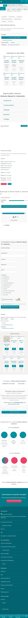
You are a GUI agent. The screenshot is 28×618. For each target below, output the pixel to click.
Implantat (5, 288)
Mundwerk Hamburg (14, 61)
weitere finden (13, 442)
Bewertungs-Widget (5, 553)
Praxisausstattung (8, 105)
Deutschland (6, 169)
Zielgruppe (6, 110)
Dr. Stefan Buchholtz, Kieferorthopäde (6, 61)
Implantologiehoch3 (21, 61)
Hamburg (9, 167)
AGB (2, 574)
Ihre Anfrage (4, 253)
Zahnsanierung (6, 286)
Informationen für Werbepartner (7, 560)
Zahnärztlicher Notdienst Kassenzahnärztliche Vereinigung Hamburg (7, 78)
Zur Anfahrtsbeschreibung (7, 324)
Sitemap (2, 588)
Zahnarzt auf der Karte (7, 40)
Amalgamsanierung (7, 284)
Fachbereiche (7, 100)
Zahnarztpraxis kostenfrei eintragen (8, 546)
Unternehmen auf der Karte (6, 522)
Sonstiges (6, 119)
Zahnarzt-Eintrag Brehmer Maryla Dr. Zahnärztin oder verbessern (5, 470)
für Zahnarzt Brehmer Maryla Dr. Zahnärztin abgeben (4, 443)
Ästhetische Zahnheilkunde (8, 290)
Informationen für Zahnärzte (6, 557)
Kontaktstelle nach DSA (5, 581)
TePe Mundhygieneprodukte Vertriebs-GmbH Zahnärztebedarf (21, 78)
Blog (2, 532)
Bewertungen (19, 9)
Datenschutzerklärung (7, 304)
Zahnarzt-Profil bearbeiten (6, 543)
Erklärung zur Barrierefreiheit (7, 585)
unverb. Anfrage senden (15, 37)
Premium (25, 54)
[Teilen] (23, 616)
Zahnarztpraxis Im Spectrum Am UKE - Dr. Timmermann (14, 362)
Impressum (3, 571)
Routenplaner (24, 125)
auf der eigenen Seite (14, 468)
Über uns (3, 528)
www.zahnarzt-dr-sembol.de (13, 44)
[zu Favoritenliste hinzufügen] (2, 12)
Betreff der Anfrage (5, 247)
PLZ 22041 (9, 163)
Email (2, 269)
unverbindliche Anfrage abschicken (10, 307)
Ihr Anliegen (4, 275)
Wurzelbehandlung (7, 292)
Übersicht (2, 9)
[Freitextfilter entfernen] (22, 2)
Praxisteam (6, 114)
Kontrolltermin (6, 278)
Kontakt (9, 183)
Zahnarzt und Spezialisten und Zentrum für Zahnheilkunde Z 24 (6, 362)
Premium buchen (5, 550)
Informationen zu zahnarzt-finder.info (8, 535)
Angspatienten (6, 276)
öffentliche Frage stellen (14, 412)
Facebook (3, 599)
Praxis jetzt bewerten (14, 206)
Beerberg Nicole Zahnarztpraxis (14, 341)
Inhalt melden (21, 383)
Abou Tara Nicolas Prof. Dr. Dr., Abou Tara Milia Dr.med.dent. (21, 362)
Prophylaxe (5, 280)
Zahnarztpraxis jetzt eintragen (14, 501)
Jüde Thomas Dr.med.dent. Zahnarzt (21, 341)
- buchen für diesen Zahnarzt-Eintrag (23, 469)
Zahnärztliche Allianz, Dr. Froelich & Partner (14, 78)
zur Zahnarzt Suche (1, 5)
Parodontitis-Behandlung (8, 282)
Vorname (3, 259)
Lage (8, 9)
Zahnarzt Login (5, 609)
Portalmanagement (5, 592)
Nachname (3, 264)
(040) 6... (7, 42)
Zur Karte (4, 322)
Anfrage (25, 9)
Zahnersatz (5, 294)
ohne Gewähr (11, 383)
